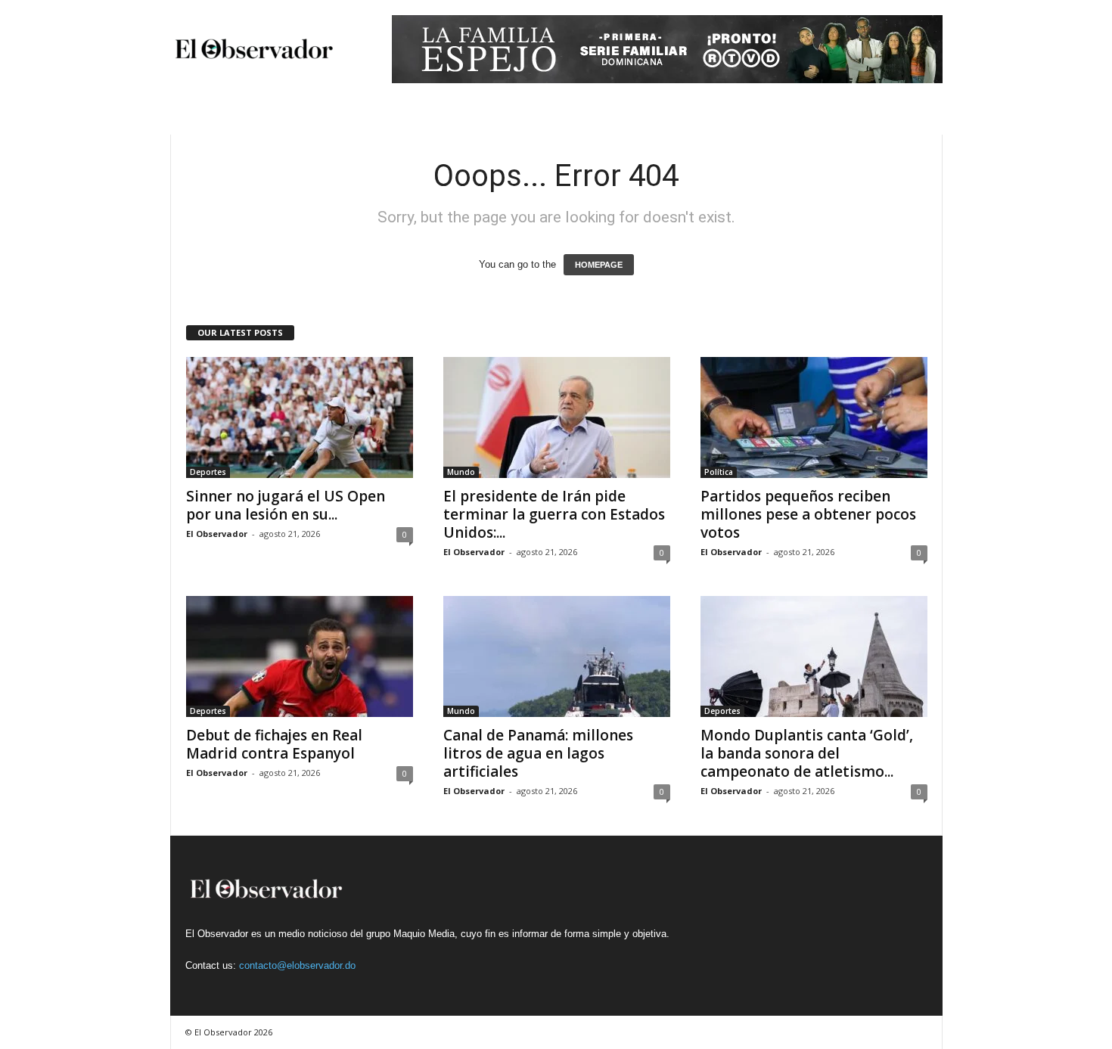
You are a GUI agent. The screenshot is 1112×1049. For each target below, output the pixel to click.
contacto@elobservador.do (297, 965)
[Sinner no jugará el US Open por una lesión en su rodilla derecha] (299, 417)
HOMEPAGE (599, 264)
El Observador (216, 533)
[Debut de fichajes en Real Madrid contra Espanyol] (299, 656)
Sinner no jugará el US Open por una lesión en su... (285, 505)
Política (718, 472)
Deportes (208, 472)
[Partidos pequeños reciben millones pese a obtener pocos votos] (813, 417)
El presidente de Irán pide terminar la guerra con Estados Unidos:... (554, 514)
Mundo (461, 472)
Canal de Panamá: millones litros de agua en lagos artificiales (538, 753)
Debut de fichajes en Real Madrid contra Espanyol (274, 744)
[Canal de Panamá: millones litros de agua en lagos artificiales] (556, 656)
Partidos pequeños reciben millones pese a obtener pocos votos (808, 514)
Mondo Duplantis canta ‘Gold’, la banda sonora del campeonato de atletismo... (806, 753)
